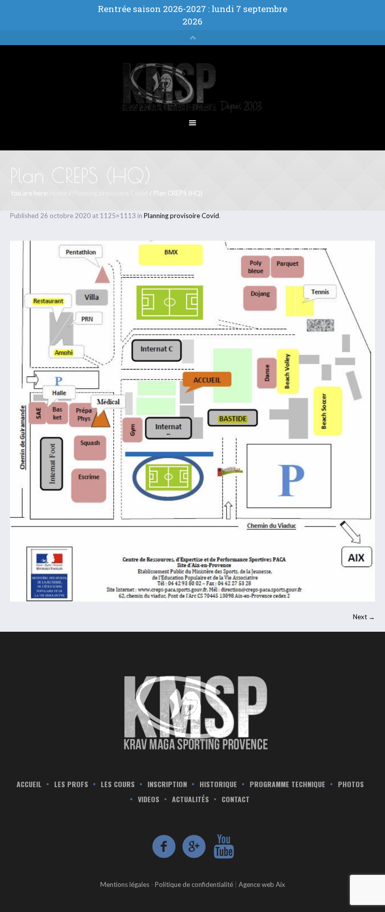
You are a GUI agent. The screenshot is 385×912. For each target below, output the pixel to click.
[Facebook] (164, 846)
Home (58, 193)
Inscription (167, 784)
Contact (236, 799)
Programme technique (287, 784)
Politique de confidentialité (194, 884)
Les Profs (71, 784)
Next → (364, 617)
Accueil (29, 784)
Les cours (118, 784)
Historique (218, 784)
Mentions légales (124, 884)
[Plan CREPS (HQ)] (192, 421)
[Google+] (194, 846)
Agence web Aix (262, 884)
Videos (148, 799)
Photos (351, 784)
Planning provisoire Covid (110, 193)
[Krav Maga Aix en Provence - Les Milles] (192, 711)
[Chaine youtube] (224, 846)
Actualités (190, 799)
